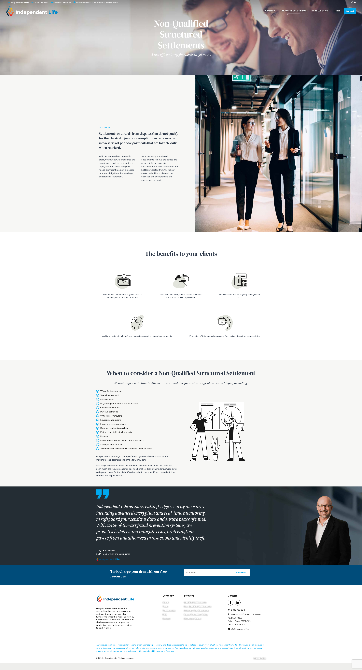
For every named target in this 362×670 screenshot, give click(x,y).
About (165, 602)
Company (270, 10)
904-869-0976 (238, 624)
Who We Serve (320, 10)
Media (337, 10)
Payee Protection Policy (196, 614)
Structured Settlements (293, 10)
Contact (350, 11)
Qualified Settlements (195, 602)
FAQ (164, 614)
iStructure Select (192, 618)
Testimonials (168, 610)
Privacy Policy (260, 658)
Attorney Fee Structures (196, 610)
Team (165, 606)
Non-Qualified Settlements (197, 606)
